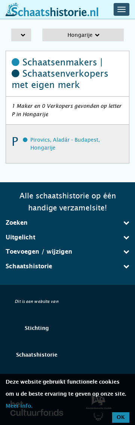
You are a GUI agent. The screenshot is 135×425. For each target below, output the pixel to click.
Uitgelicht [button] (20, 237)
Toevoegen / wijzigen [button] (39, 252)
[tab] (67, 222)
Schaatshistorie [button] (29, 266)
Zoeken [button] (17, 223)
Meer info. (19, 406)
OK (121, 417)
